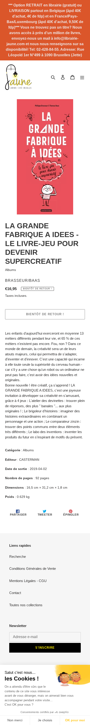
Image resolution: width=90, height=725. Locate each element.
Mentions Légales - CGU (28, 581)
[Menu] (82, 77)
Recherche (17, 557)
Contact (15, 593)
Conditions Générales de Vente (32, 568)
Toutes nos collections (25, 605)
